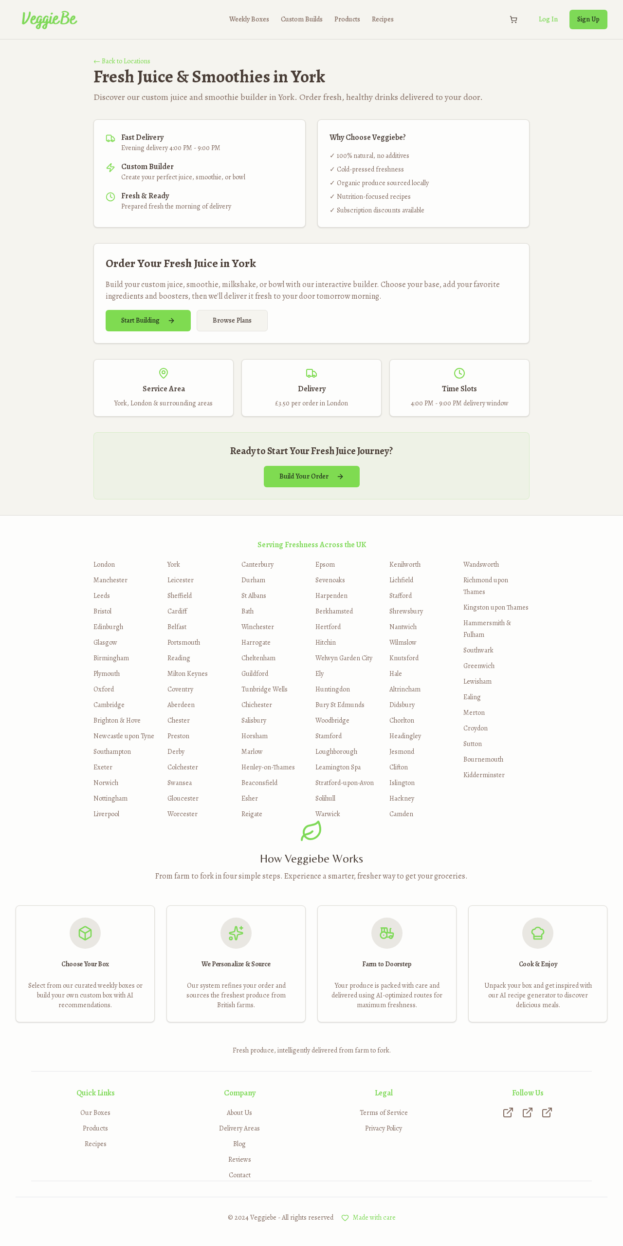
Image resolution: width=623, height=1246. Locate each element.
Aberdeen (181, 704)
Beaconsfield (259, 782)
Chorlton (401, 720)
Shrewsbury (406, 611)
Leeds (101, 595)
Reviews (239, 1159)
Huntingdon (332, 689)
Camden (401, 814)
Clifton (398, 767)
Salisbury (253, 720)
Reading (178, 658)
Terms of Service (384, 1112)
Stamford (328, 736)
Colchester (182, 767)
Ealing (472, 697)
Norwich (105, 782)
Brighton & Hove (117, 720)
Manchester (110, 580)
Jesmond (401, 751)
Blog (239, 1144)
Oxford (103, 689)
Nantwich (403, 627)
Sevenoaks (330, 580)
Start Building (140, 320)
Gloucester (183, 798)
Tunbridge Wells (264, 689)
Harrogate (256, 642)
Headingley (405, 736)
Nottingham (110, 798)
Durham (253, 580)
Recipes (383, 19)
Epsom (325, 564)
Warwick (327, 814)
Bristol (102, 611)
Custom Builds (302, 19)
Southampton (112, 751)
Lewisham (477, 681)
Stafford (400, 595)
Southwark (478, 650)
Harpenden (331, 595)
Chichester (256, 704)
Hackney (401, 798)
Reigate (251, 814)
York (173, 564)
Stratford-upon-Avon (344, 782)
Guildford (254, 673)
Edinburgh (108, 627)
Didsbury (402, 704)
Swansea (179, 782)
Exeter (102, 767)
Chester (178, 720)
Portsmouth (183, 642)
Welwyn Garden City (343, 658)
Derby (175, 751)
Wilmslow (403, 642)
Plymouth (106, 673)
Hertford (328, 627)
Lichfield (401, 580)
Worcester (182, 814)
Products (347, 19)
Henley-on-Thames (268, 767)
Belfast (176, 627)
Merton (474, 712)
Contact (240, 1175)
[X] (527, 1112)
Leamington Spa (338, 767)
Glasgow (105, 642)
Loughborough (336, 751)
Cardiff (177, 611)
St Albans (253, 595)
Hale (395, 673)
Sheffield (179, 595)
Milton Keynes (187, 673)
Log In (548, 19)
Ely (319, 673)
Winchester (257, 627)
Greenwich (479, 666)
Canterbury (257, 564)
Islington (402, 782)
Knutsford (404, 658)
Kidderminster (484, 775)
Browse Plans (232, 320)
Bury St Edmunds (340, 704)
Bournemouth (483, 759)
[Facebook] (547, 1112)
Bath (247, 611)
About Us (239, 1112)
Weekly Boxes (249, 19)
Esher (249, 798)
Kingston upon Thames (496, 607)
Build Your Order (304, 476)
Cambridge (109, 704)
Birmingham (111, 658)
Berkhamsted (334, 611)
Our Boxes (95, 1112)
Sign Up (588, 19)
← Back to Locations (121, 61)
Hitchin (325, 642)
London (104, 564)
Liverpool (106, 814)
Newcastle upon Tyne (123, 736)
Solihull (325, 798)
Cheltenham (258, 658)
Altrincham (405, 689)
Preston (178, 736)
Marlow (252, 751)
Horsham (254, 736)
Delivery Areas (239, 1128)
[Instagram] (508, 1112)
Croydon (475, 728)
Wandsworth (481, 564)
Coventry (180, 689)
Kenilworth (405, 564)
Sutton (472, 743)
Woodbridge (332, 720)
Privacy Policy (383, 1128)
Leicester (180, 580)
